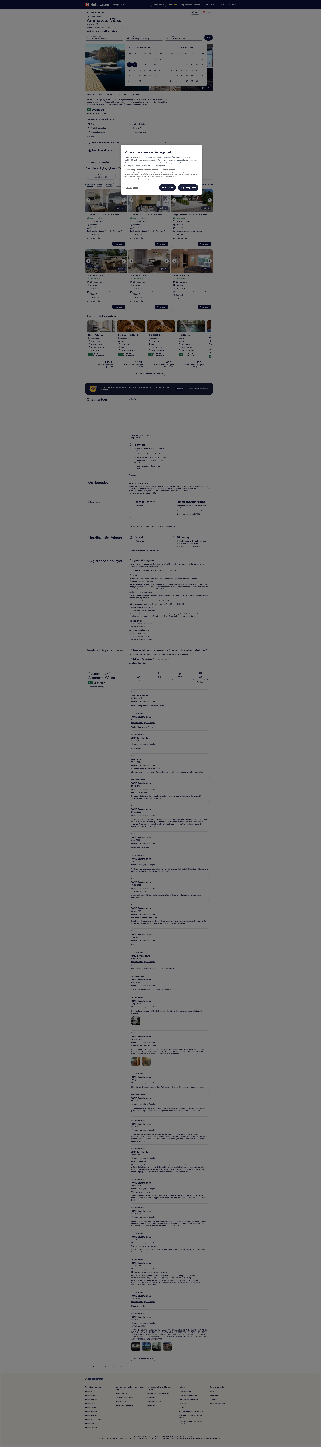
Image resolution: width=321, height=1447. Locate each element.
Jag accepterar (188, 187)
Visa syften (132, 187)
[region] (161, 170)
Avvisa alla (167, 187)
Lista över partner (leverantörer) (136, 179)
